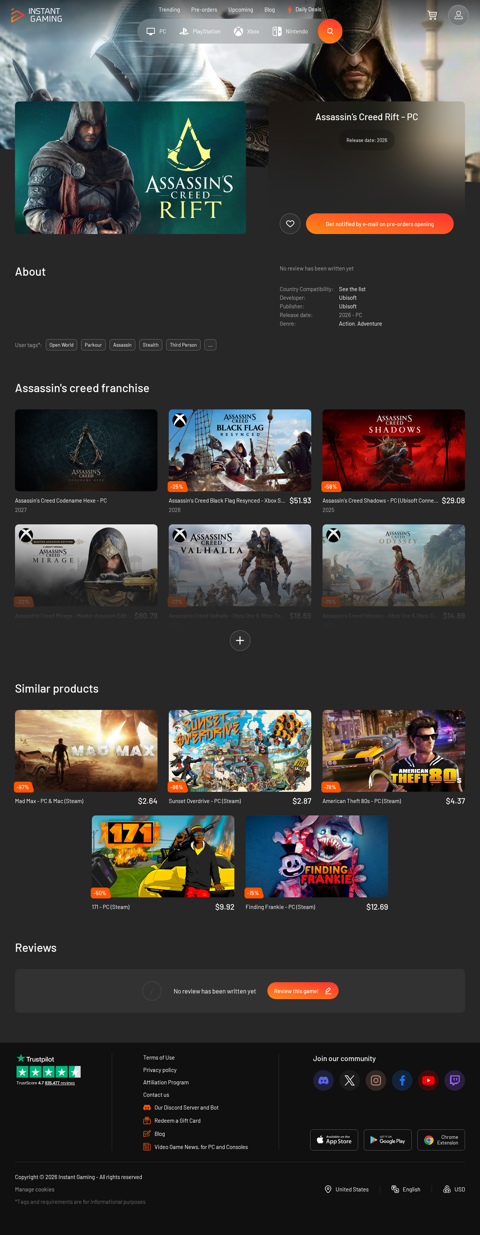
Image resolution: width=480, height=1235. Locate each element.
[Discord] (323, 1080)
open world (62, 345)
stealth (151, 345)
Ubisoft (348, 297)
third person (183, 345)
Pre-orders (204, 9)
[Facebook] (402, 1080)
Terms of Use (159, 1057)
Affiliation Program (166, 1082)
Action (347, 323)
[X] (349, 1080)
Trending (169, 9)
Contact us (156, 1094)
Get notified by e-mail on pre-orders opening (380, 223)
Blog (269, 9)
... (210, 345)
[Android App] (388, 1139)
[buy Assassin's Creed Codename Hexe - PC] (86, 450)
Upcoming (240, 9)
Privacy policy (160, 1069)
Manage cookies (34, 1189)
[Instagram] (376, 1080)
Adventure (369, 323)
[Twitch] (454, 1080)
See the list (352, 288)
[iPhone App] (334, 1139)
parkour (93, 345)
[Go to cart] (432, 15)
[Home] (36, 15)
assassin (122, 345)
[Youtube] (428, 1080)
